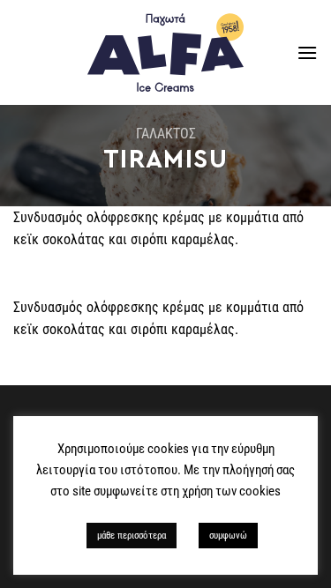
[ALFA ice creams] (166, 52)
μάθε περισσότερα (131, 535)
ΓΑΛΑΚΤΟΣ (166, 133)
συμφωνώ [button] (228, 535)
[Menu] (307, 52)
